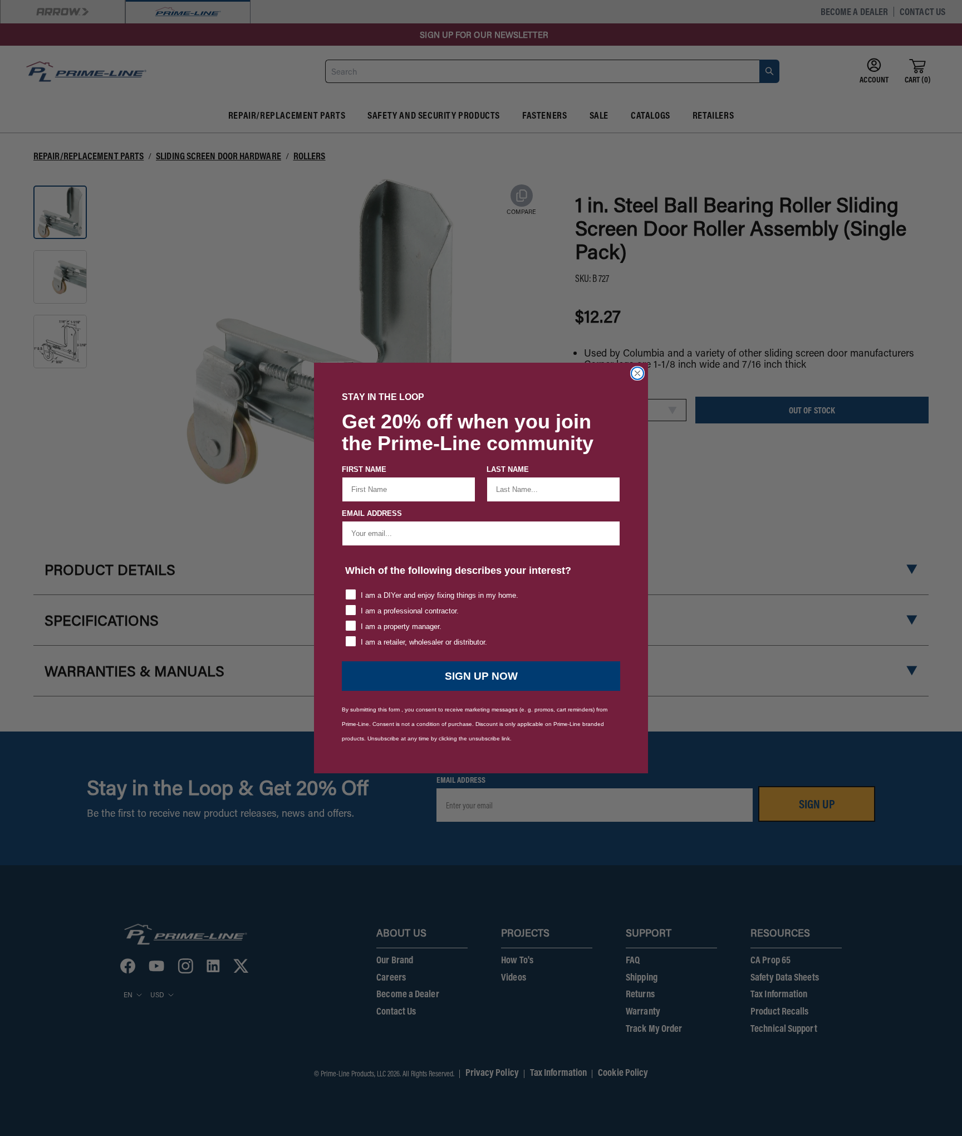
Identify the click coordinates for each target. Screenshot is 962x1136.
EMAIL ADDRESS (372, 513)
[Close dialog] (637, 373)
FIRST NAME (364, 469)
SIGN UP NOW (481, 676)
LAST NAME (508, 469)
